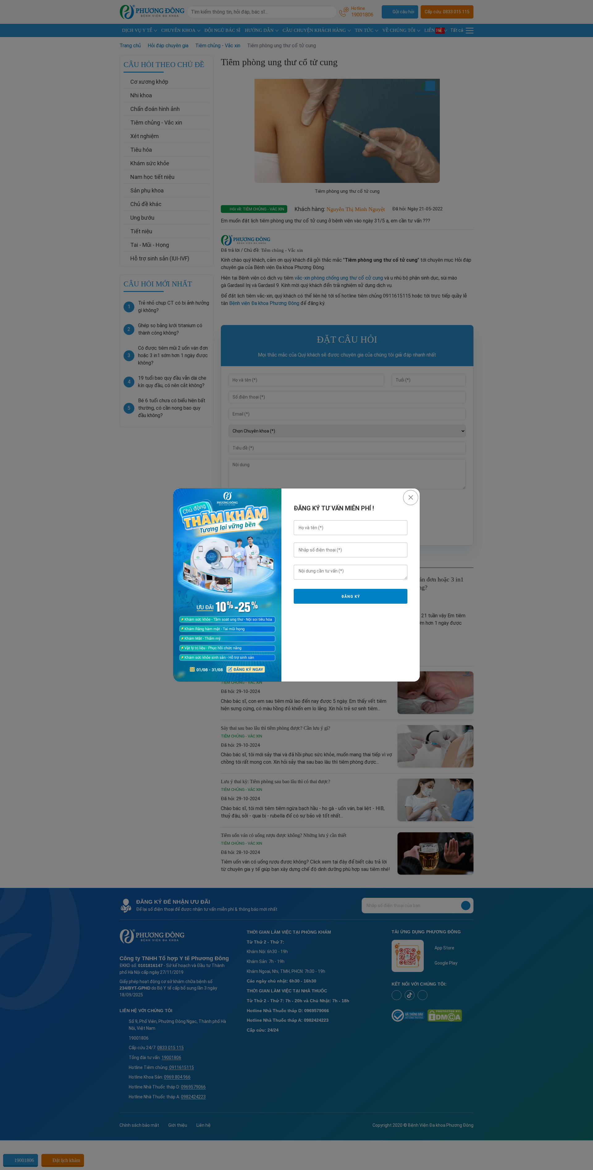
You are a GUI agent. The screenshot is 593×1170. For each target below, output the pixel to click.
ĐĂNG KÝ (350, 596)
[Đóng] (410, 497)
